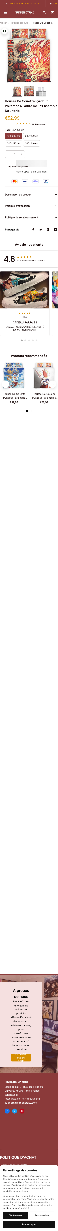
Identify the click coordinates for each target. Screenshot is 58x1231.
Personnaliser (42, 1215)
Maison (3, 22)
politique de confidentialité (16, 1208)
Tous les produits (19, 22)
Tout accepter (29, 1224)
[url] (22, 1099)
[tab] (22, 340)
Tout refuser (15, 1215)
